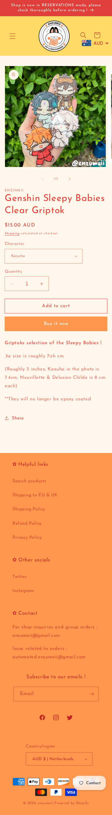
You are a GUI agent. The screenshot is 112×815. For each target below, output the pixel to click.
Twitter (19, 576)
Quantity (13, 271)
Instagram (23, 591)
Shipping (12, 233)
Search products (29, 481)
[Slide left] (42, 179)
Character (15, 244)
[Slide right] (70, 179)
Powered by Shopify (71, 803)
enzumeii (46, 803)
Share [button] (18, 418)
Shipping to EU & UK (35, 495)
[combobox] (95, 43)
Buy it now (56, 324)
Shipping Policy (28, 509)
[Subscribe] (91, 694)
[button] (12, 36)
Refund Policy (27, 523)
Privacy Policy (27, 537)
